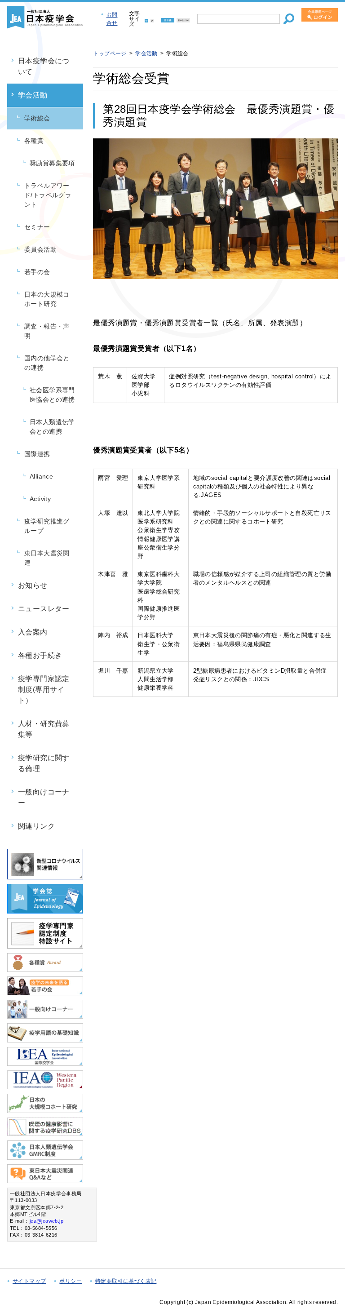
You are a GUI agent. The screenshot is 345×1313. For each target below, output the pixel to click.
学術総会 (37, 118)
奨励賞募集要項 (52, 163)
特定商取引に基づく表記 (125, 1281)
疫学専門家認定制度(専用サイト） (44, 689)
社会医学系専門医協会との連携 (52, 394)
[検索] (288, 18)
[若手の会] (45, 991)
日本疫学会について (44, 66)
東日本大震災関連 (47, 558)
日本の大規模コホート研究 (47, 299)
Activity (40, 498)
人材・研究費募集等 (44, 729)
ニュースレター (44, 608)
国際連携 (37, 453)
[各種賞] (45, 968)
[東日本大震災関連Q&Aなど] (45, 1179)
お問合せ (112, 19)
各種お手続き (40, 655)
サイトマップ (29, 1281)
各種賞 (34, 140)
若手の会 (37, 271)
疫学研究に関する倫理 (44, 763)
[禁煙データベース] (45, 1132)
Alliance (41, 476)
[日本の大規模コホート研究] (45, 1109)
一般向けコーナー (44, 797)
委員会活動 (40, 249)
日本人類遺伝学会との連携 (52, 426)
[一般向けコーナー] (45, 1015)
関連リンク (36, 826)
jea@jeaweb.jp (46, 1221)
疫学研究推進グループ (47, 526)
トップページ (109, 53)
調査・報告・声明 (47, 331)
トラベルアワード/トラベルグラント (47, 195)
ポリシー (70, 1281)
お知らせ (33, 585)
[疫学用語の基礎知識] (45, 1038)
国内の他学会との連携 (47, 363)
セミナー (37, 227)
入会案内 (33, 632)
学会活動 (33, 95)
